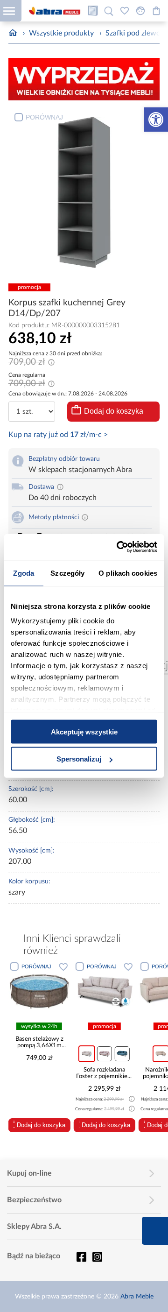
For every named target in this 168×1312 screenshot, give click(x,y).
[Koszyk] (156, 11)
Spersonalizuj (78, 759)
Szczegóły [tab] (67, 573)
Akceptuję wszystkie (84, 731)
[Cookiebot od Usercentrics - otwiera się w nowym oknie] (118, 547)
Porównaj (44, 117)
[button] (156, 119)
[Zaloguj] (140, 11)
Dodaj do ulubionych (63, 966)
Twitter (97, 1257)
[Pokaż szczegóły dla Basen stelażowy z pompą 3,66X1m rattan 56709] (39, 990)
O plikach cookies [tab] (127, 573)
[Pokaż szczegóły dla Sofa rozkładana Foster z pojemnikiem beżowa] (105, 990)
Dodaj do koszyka (113, 411)
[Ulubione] (124, 11)
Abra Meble (137, 1296)
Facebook (81, 1257)
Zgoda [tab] (23, 573)
